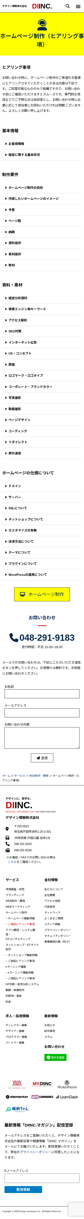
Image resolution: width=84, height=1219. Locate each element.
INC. (42, 6)
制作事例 (49, 1031)
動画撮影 (15, 409)
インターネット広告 (23, 342)
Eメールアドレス (16, 1170)
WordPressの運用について (28, 574)
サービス (19, 775)
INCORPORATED (31, 812)
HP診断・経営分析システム (22, 984)
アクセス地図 (52, 901)
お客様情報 (16, 144)
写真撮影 (15, 398)
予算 (12, 210)
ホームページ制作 (16, 912)
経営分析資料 (18, 298)
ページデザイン (19, 420)
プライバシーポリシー (57, 930)
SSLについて (18, 508)
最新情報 (51, 1016)
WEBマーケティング (18, 906)
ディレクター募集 (16, 1025)
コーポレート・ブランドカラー (30, 387)
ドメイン (15, 486)
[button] (67, 6)
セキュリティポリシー (57, 935)
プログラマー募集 (16, 1036)
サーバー (15, 497)
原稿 (12, 364)
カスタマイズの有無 (23, 530)
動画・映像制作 (15, 990)
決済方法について (21, 541)
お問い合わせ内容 (17, 724)
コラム (48, 1036)
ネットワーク (52, 912)
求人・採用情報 (17, 1016)
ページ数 (15, 221)
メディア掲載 (52, 924)
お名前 (9, 686)
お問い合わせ (42, 617)
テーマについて (19, 552)
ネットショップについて (26, 519)
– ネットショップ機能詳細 (21, 955)
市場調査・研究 (15, 889)
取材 (12, 265)
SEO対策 (15, 331)
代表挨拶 (49, 906)
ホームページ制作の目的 (26, 187)
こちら (12, 862)
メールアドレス (15, 705)
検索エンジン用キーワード (27, 309)
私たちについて (53, 889)
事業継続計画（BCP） (57, 941)
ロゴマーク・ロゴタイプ (26, 375)
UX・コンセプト (20, 353)
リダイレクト (18, 442)
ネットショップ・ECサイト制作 (22, 947)
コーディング (18, 431)
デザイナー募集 (15, 1031)
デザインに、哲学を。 (19, 798)
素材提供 (15, 254)
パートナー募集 (15, 1042)
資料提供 (15, 243)
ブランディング (15, 895)
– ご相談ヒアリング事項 (20, 924)
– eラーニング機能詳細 (20, 972)
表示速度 (15, 453)
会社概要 (49, 895)
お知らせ (49, 1025)
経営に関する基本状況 (24, 155)
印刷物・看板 (14, 996)
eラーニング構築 (16, 966)
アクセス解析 (18, 320)
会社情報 (51, 880)
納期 (12, 232)
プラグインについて (23, 563)
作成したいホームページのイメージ (34, 198)
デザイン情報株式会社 (14, 6)
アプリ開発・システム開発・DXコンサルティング (20, 935)
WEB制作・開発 (39, 775)
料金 (8, 1001)
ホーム (6, 775)
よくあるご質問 (53, 918)
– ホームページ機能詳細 (20, 918)
